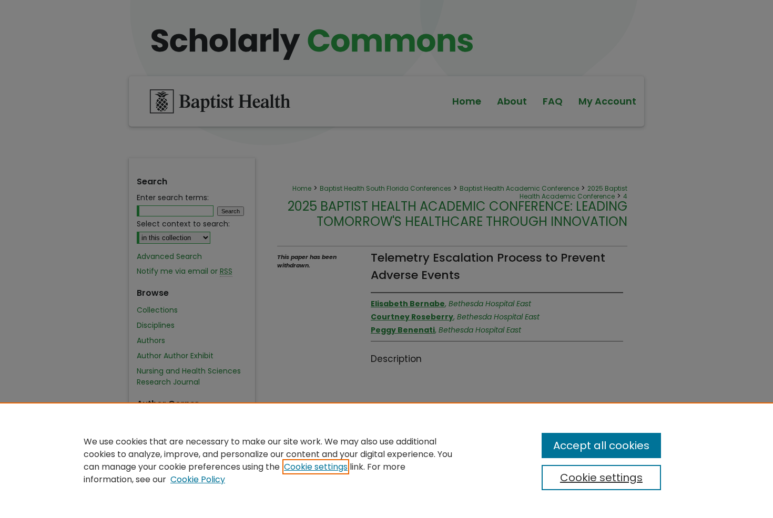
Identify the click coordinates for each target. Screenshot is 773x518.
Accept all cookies (601, 445)
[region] (386, 460)
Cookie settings (316, 467)
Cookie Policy (197, 479)
